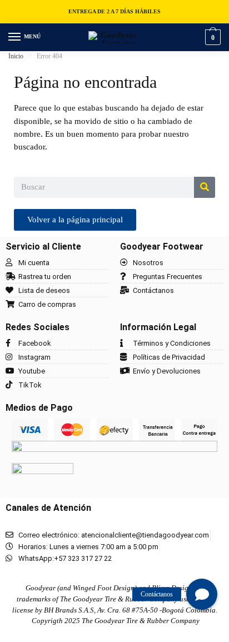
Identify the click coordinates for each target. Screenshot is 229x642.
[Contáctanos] (201, 594)
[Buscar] (204, 187)
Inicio (15, 56)
